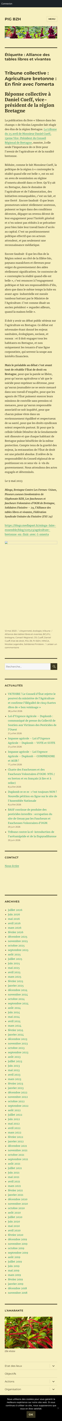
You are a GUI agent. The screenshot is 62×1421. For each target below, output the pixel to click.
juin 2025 (14, 963)
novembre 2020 (18, 1203)
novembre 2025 (18, 941)
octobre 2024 (16, 999)
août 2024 (14, 1007)
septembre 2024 (18, 1003)
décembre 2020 (17, 1199)
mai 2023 (14, 1070)
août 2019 (14, 1257)
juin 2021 (13, 1172)
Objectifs (10, 1373)
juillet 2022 (15, 1114)
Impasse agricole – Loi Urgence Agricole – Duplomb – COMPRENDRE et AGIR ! (31, 756)
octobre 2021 (16, 1154)
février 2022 (15, 1137)
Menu (51, 19)
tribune (46, 631)
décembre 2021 (17, 1145)
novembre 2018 (17, 1292)
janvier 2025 (16, 985)
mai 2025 (14, 967)
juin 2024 (14, 1012)
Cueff (40, 637)
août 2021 (14, 1163)
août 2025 (14, 954)
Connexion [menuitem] (6, 3)
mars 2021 (14, 1185)
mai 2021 (13, 1177)
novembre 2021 (17, 1150)
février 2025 (15, 981)
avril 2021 (14, 1181)
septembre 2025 (18, 950)
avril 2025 (14, 972)
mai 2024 (14, 1016)
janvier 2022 (16, 1141)
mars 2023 (14, 1079)
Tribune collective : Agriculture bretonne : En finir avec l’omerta (30, 78)
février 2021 (15, 1190)
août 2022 (14, 1110)
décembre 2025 (17, 936)
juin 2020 (14, 1221)
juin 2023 (14, 1065)
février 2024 (15, 1030)
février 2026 (15, 932)
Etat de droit (17, 641)
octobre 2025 (16, 945)
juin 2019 (14, 1266)
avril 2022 (14, 1128)
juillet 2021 (15, 1168)
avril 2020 (14, 1230)
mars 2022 (14, 1132)
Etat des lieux (13, 1365)
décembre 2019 (17, 1239)
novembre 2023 (18, 1043)
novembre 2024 (18, 994)
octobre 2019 (16, 1248)
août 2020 (14, 1212)
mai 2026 (14, 918)
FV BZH (37, 641)
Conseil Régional (24, 637)
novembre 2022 (18, 1096)
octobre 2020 (16, 1208)
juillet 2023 (15, 1061)
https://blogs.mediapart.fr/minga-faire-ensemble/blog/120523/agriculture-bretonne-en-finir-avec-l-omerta (30, 530)
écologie (37, 631)
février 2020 (15, 1234)
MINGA (45, 641)
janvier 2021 (15, 1194)
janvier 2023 (16, 1088)
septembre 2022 (18, 1105)
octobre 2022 (16, 1101)
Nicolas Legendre (14, 644)
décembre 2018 (17, 1288)
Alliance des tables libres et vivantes (23, 634)
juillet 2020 (15, 1217)
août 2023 (14, 1056)
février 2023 (15, 1083)
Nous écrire (12, 865)
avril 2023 (14, 1074)
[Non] (58, 1408)
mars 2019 (14, 1274)
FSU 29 (28, 641)
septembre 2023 (18, 1052)
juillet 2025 (15, 958)
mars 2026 (14, 927)
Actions (9, 1381)
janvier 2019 (15, 1283)
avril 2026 (14, 923)
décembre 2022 (17, 1092)
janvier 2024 (16, 1034)
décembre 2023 (17, 1039)
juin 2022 (14, 1119)
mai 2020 (14, 1226)
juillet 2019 (15, 1261)
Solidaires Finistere (34, 644)
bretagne (9, 637)
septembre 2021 (18, 1159)
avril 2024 (14, 1021)
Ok (31, 1414)
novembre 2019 (18, 1243)
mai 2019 (13, 1270)
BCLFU (46, 634)
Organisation (13, 1389)
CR (35, 637)
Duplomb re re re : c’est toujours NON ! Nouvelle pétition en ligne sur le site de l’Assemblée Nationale (32, 796)
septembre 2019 (18, 1252)
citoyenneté (25, 631)
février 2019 (15, 1279)
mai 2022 (14, 1123)
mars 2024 (14, 1025)
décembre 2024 (17, 990)
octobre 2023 (16, 1047)
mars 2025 (14, 976)
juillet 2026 (15, 910)
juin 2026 (14, 914)
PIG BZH (13, 19)
